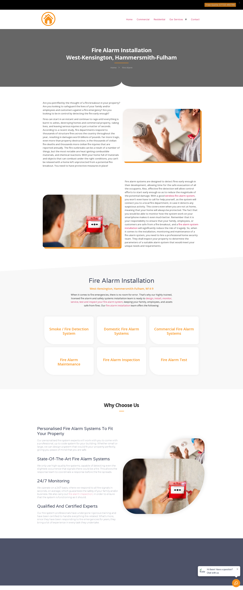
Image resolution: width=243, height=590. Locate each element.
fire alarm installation (118, 305)
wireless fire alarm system (180, 195)
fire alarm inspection (81, 494)
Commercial (143, 19)
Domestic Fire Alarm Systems (121, 331)
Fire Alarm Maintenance (69, 362)
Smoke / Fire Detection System (69, 331)
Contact (195, 19)
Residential (159, 19)
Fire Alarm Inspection (121, 359)
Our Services (176, 19)
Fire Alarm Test (174, 359)
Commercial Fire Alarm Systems (174, 331)
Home (129, 19)
